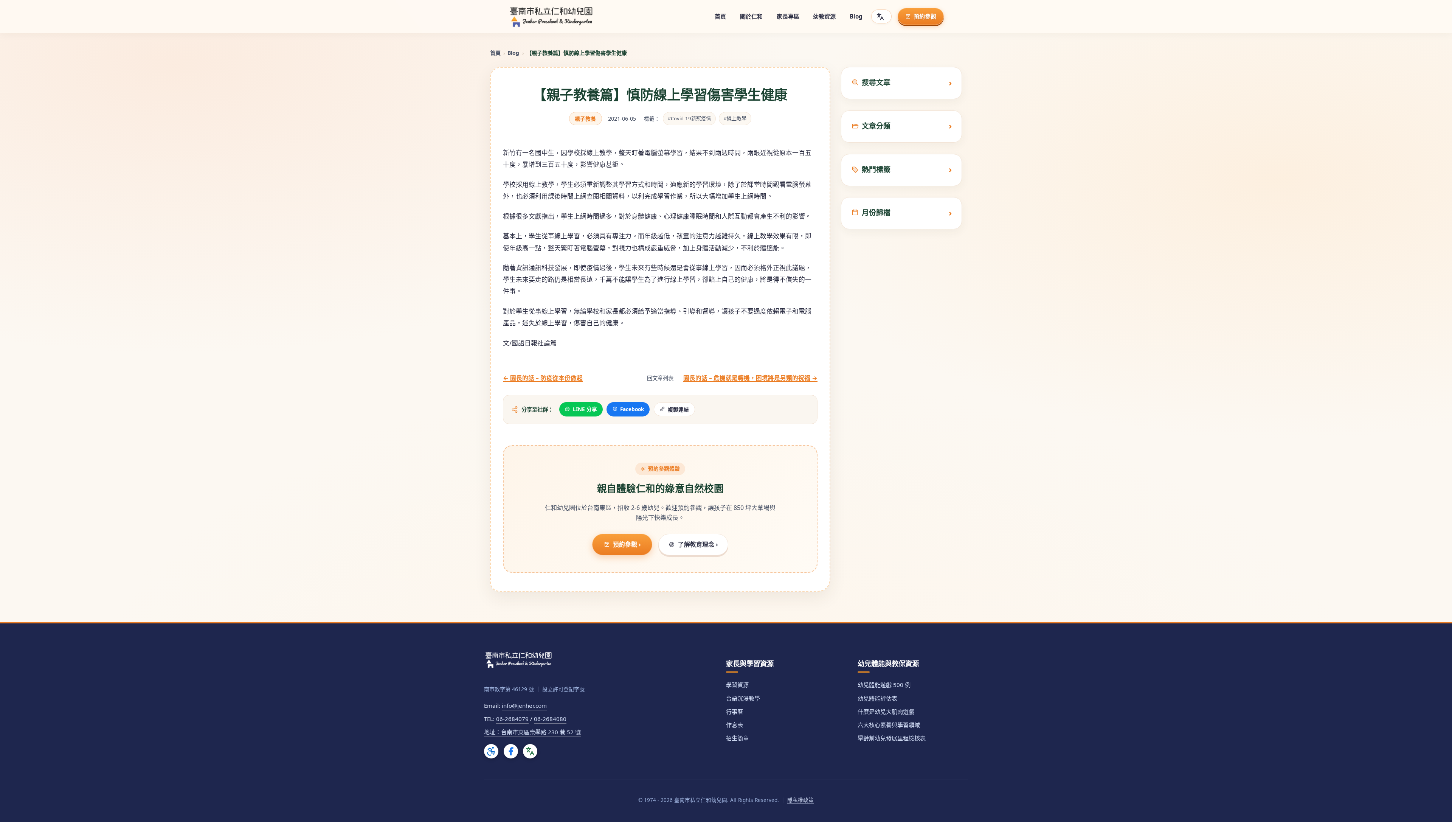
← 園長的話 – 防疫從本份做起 (543, 378)
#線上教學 (735, 118)
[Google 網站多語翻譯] (530, 751)
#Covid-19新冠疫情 (689, 118)
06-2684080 (550, 719)
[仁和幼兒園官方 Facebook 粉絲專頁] (511, 751)
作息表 (734, 725)
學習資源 (737, 684)
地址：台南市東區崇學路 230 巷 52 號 (532, 732)
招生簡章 (737, 738)
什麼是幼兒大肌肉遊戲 (886, 711)
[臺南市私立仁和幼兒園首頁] (551, 16)
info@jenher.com (524, 705)
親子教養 (585, 118)
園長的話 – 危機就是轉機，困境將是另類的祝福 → (750, 378)
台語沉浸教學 (743, 698)
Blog (513, 52)
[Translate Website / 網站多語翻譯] (881, 16)
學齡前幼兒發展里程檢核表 (892, 738)
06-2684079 (512, 719)
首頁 (495, 52)
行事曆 (734, 711)
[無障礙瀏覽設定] (491, 751)
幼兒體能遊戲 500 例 (884, 684)
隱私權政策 (800, 799)
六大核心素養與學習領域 (889, 725)
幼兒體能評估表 (877, 698)
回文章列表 (660, 378)
